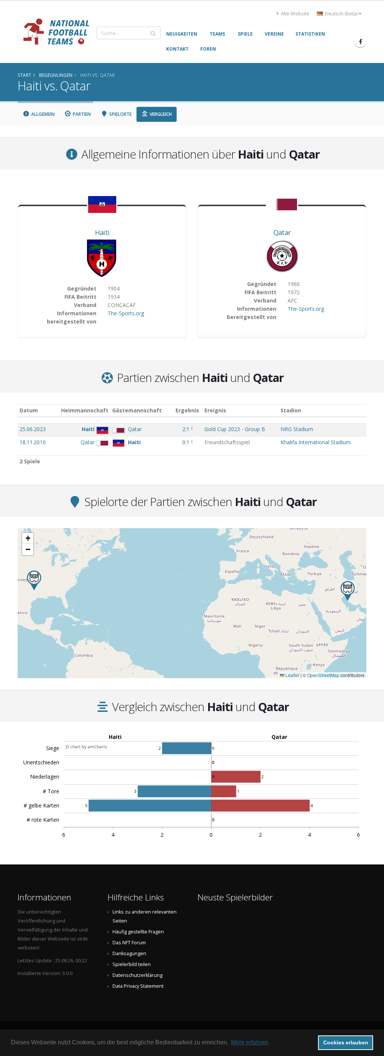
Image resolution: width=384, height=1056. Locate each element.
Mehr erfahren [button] (249, 1042)
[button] (347, 591)
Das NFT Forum (129, 942)
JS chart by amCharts (86, 746)
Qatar (282, 232)
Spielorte (120, 114)
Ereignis (215, 410)
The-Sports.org (126, 313)
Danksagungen (129, 953)
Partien (81, 114)
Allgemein (42, 114)
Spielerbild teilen (131, 964)
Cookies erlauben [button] (345, 1043)
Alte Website (294, 13)
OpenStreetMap (323, 675)
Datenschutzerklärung (137, 975)
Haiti (102, 232)
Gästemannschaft (137, 410)
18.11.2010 (33, 442)
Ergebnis (187, 410)
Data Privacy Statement (138, 986)
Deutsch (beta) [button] (341, 13)
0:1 (186, 442)
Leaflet (291, 675)
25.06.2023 (33, 429)
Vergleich (160, 114)
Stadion (290, 410)
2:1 (186, 429)
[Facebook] (360, 41)
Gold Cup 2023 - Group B (234, 429)
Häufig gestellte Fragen (138, 932)
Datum (29, 410)
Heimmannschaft (84, 410)
